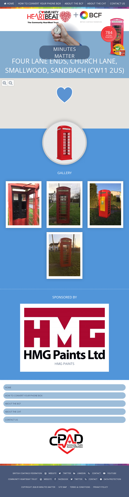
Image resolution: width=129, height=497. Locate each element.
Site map (62, 487)
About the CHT (96, 3)
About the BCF (74, 3)
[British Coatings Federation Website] (91, 16)
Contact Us (117, 3)
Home (10, 3)
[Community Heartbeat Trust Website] (49, 16)
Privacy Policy (100, 487)
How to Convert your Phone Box (39, 3)
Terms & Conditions (80, 487)
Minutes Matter (64, 52)
